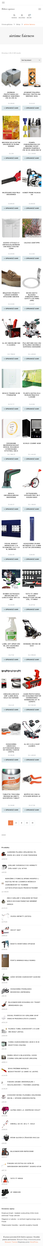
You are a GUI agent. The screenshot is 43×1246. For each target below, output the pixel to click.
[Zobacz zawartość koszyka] (29, 15)
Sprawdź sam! (12, 108)
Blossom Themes (11, 1242)
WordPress (34, 1242)
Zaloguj (22, 17)
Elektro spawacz (8, 9)
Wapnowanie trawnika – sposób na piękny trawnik (20, 1225)
